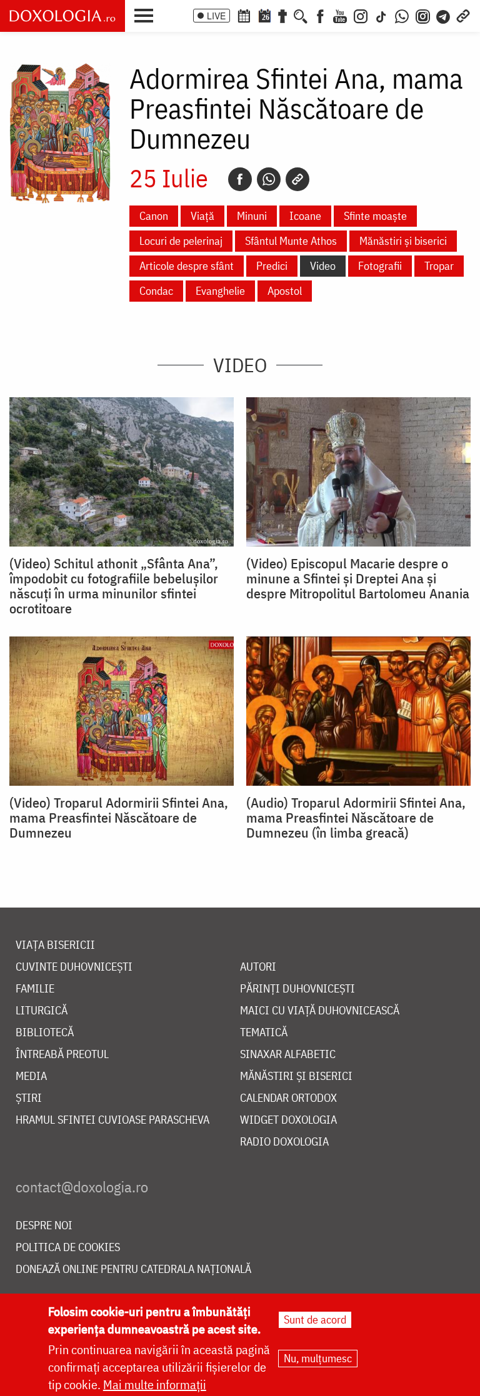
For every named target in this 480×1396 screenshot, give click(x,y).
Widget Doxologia (288, 1120)
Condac (156, 291)
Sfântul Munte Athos (291, 241)
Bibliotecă (45, 1032)
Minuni (252, 216)
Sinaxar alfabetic (288, 1054)
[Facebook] (320, 15)
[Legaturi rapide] (463, 15)
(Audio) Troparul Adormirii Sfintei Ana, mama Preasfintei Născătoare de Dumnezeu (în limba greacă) (356, 817)
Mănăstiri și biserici (403, 241)
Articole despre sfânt (186, 266)
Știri (29, 1098)
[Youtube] (340, 15)
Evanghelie (220, 291)
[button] (146, 14)
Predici (272, 266)
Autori (258, 967)
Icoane (305, 216)
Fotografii (380, 266)
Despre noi (44, 1225)
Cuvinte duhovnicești (74, 967)
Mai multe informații (154, 1384)
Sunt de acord (315, 1319)
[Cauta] (300, 15)
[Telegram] (443, 15)
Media (31, 1076)
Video (323, 266)
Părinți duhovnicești (297, 989)
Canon (153, 216)
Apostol (285, 291)
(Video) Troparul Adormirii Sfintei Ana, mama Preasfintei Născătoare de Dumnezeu (118, 817)
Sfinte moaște (375, 216)
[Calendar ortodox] (243, 15)
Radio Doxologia (284, 1142)
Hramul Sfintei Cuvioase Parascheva (112, 1120)
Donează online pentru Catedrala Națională (133, 1269)
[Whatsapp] (269, 179)
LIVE (216, 15)
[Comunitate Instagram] (423, 15)
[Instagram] (360, 15)
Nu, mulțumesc (318, 1358)
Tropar (439, 266)
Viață (202, 216)
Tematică (264, 1032)
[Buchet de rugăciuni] (282, 15)
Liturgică (42, 1010)
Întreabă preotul (62, 1054)
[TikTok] (381, 15)
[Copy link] (297, 179)
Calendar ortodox (288, 1098)
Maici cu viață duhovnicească (319, 1010)
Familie (35, 989)
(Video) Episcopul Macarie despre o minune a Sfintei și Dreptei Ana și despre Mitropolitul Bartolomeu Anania (357, 578)
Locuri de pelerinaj (180, 241)
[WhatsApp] (402, 15)
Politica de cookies (68, 1247)
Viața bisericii (55, 945)
